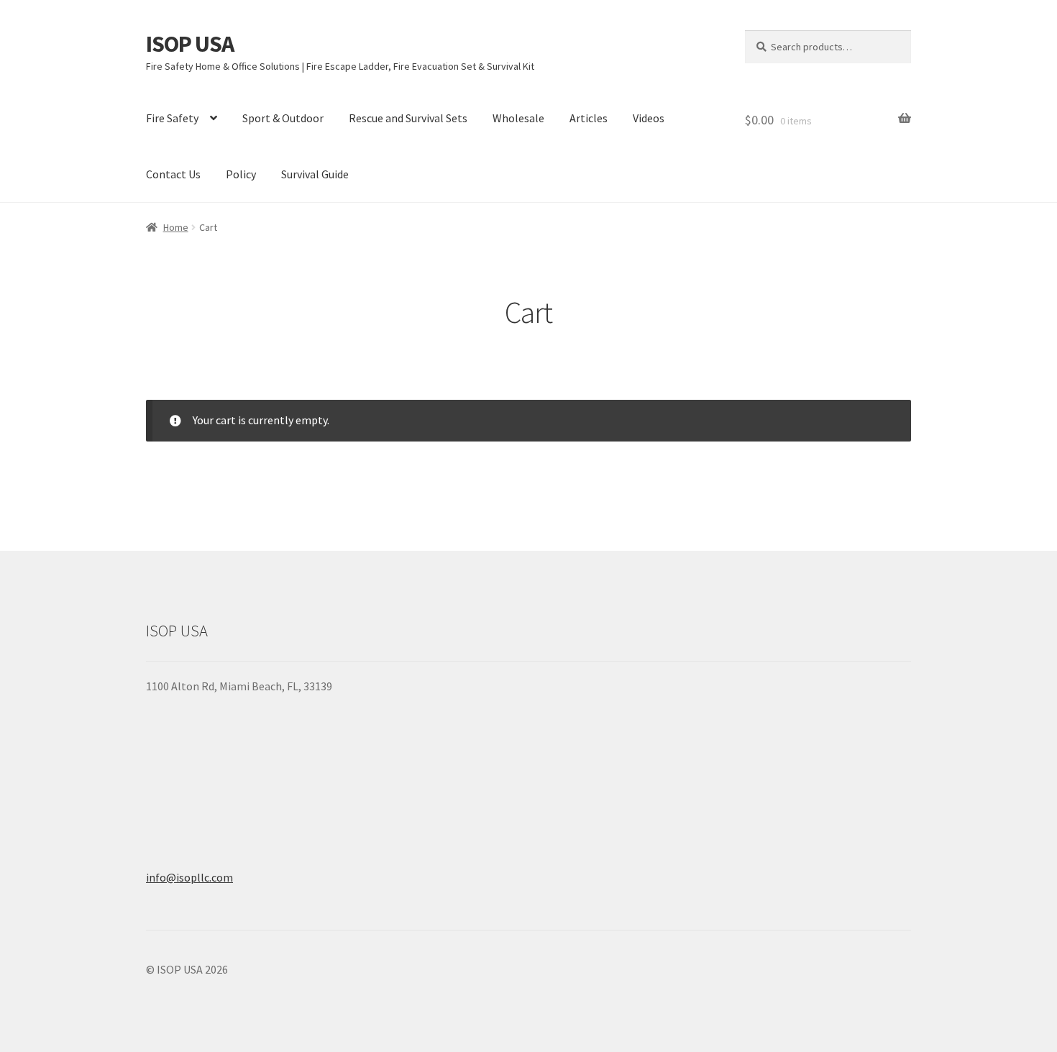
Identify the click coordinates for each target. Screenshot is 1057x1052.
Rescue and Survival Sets (408, 118)
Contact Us (173, 174)
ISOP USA (190, 43)
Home (175, 227)
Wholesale (518, 118)
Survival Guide (315, 174)
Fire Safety (172, 118)
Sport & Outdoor (283, 118)
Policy (241, 174)
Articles (588, 118)
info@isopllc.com (189, 877)
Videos (648, 118)
